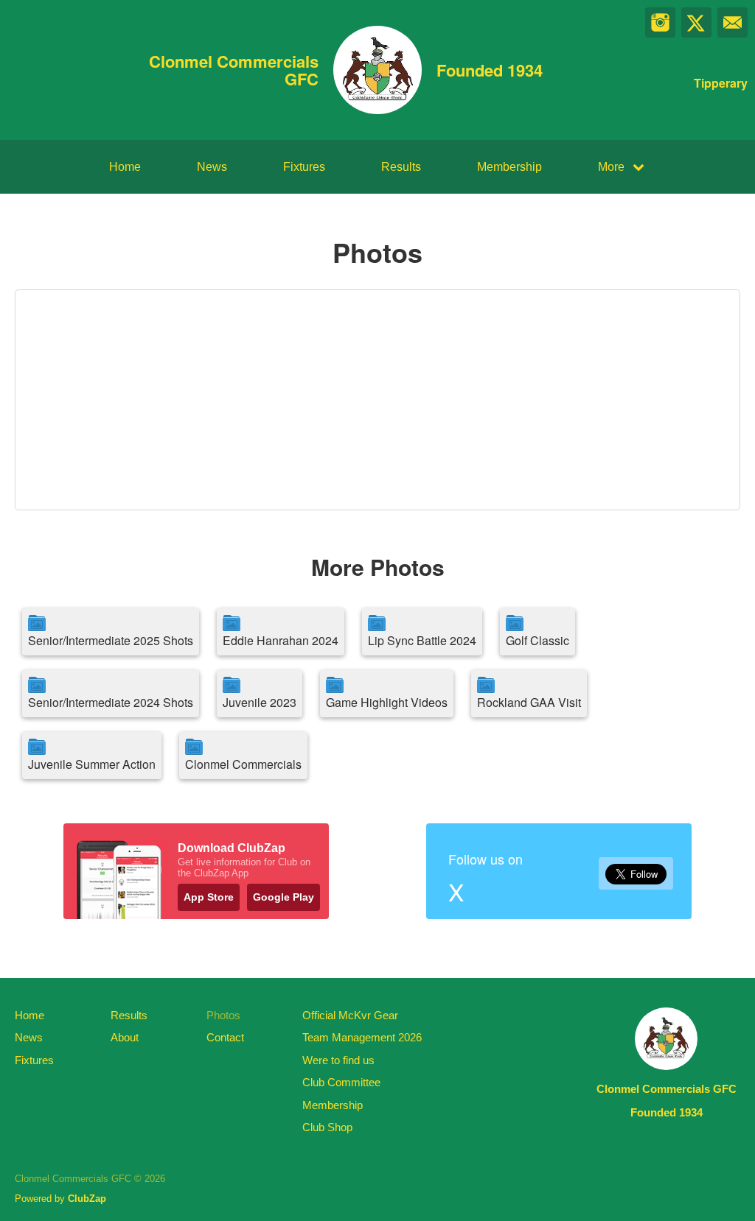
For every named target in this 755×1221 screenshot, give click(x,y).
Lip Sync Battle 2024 (422, 640)
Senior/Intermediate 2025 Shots (110, 640)
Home (125, 167)
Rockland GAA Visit (529, 702)
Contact (225, 1037)
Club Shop (327, 1127)
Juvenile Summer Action (92, 764)
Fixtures (304, 167)
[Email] (732, 22)
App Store (209, 897)
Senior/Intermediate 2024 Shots (110, 702)
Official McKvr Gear (350, 1015)
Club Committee (341, 1082)
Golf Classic (537, 640)
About (125, 1037)
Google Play (283, 897)
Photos (223, 1015)
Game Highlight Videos (387, 702)
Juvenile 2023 (259, 702)
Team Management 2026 (362, 1037)
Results (401, 167)
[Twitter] (696, 22)
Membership (509, 167)
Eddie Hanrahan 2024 (280, 640)
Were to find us (338, 1060)
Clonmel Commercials (243, 764)
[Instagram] (660, 22)
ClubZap (87, 1198)
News (212, 167)
